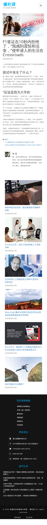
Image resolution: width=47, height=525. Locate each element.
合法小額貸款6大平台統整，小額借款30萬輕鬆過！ (20, 496)
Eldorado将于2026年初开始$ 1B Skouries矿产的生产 (23, 145)
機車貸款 (20, 414)
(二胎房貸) (26, 410)
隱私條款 (17, 517)
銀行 (6, 139)
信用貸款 (20, 425)
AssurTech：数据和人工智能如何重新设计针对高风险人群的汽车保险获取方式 (23, 348)
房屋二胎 (20, 410)
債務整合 (20, 406)
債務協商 (20, 417)
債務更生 (20, 421)
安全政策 (29, 517)
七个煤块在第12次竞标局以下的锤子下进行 (19, 142)
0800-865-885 (18, 454)
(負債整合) (26, 406)
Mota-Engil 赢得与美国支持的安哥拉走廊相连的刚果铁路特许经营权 (23, 313)
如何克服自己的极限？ (15, 384)
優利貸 (9, 4)
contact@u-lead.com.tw (21, 449)
